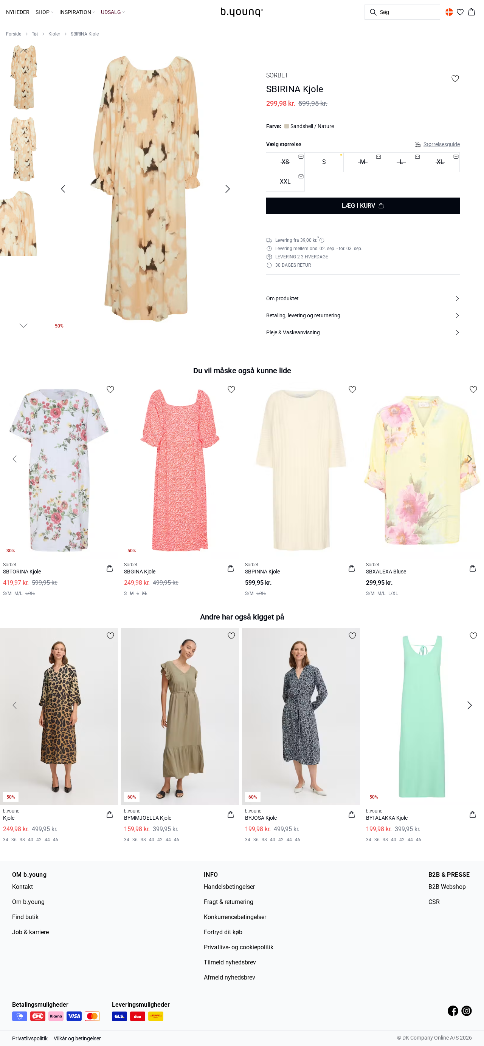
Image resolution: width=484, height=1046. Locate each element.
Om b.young (28, 901)
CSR (434, 901)
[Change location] (449, 12)
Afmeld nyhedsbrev (229, 977)
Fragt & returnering (228, 901)
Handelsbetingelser (229, 886)
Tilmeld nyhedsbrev (230, 962)
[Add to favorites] (455, 78)
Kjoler (54, 34)
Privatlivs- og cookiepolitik (238, 947)
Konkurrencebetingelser (235, 917)
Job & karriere (30, 932)
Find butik (25, 917)
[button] (363, 298)
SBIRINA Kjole (85, 34)
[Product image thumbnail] (23, 77)
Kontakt (22, 886)
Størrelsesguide (442, 144)
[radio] (324, 162)
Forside (13, 34)
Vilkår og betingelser (77, 1038)
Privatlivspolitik (30, 1038)
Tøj (35, 34)
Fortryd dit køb (223, 932)
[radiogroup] (363, 172)
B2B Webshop (447, 886)
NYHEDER (17, 12)
